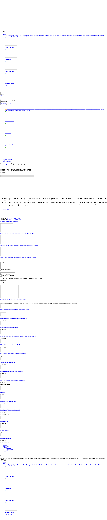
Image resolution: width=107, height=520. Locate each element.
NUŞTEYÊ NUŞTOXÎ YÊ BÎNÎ (13, 221)
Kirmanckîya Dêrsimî (7, 85)
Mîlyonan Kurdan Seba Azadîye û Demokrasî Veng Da (10, 345)
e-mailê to (13, 100)
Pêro (6, 35)
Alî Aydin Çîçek (10, 35)
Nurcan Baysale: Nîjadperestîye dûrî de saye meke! (10, 410)
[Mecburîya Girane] (11, 81)
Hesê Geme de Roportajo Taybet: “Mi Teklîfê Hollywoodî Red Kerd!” (13, 353)
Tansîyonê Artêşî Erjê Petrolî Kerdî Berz (7, 362)
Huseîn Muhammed (60, 35)
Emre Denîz (43, 35)
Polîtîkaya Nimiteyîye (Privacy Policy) (8, 96)
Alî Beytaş (15, 35)
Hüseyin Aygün (6, 209)
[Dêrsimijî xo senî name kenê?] (3, 435)
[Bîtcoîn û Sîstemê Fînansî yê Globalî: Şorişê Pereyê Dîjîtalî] (3, 368)
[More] (18, 213)
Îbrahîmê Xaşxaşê (68, 35)
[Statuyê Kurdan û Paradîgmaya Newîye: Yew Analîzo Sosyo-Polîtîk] (6, 231)
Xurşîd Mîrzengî (26, 36)
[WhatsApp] (10, 213)
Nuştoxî (4, 34)
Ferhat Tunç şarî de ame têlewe (13, 218)
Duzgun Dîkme (35, 35)
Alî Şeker (19, 35)
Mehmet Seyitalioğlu (90, 35)
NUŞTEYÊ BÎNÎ (3, 221)
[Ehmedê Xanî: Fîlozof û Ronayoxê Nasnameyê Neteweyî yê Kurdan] (3, 377)
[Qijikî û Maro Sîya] (11, 69)
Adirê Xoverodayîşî (9, 47)
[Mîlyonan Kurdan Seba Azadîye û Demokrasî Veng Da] (3, 342)
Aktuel (5, 164)
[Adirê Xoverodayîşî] (11, 45)
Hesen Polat (53, 35)
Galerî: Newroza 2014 (4, 421)
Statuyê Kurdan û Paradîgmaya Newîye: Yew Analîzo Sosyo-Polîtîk (17, 233)
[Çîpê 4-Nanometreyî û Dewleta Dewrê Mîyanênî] (3, 324)
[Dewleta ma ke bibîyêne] (3, 427)
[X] (6, 213)
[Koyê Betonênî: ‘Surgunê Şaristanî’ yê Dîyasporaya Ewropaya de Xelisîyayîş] (6, 243)
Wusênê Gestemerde (18, 36)
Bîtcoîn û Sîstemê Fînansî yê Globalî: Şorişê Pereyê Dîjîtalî (11, 371)
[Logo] (3, 104)
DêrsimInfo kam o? (7, 87)
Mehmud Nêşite (98, 35)
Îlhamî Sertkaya (75, 35)
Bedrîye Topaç (29, 35)
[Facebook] (2, 213)
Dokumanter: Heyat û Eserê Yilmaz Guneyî (8, 401)
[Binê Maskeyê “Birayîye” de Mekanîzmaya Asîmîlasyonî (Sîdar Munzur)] (6, 255)
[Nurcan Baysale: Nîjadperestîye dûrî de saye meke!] (3, 407)
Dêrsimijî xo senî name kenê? (5, 438)
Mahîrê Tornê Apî (82, 35)
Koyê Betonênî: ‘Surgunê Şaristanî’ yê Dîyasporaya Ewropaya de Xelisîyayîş (19, 245)
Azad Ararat (23, 35)
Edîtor (40, 35)
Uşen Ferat (11, 36)
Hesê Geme (48, 35)
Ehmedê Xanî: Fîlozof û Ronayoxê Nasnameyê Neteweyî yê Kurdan (12, 380)
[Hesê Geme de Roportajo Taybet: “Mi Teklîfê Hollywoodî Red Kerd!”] (3, 351)
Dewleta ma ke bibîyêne (4, 430)
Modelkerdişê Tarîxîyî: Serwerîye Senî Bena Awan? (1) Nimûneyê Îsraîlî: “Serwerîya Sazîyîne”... (18, 336)
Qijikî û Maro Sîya (9, 71)
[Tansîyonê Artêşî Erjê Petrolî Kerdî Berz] (3, 360)
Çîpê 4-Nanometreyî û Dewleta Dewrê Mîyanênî (9, 327)
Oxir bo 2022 (8, 59)
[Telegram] (14, 213)
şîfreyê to (13, 93)
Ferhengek (5, 86)
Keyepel (4, 33)
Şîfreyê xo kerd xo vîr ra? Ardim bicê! (8, 95)
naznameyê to (14, 92)
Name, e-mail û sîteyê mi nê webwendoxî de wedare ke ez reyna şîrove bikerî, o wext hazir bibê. (22, 278)
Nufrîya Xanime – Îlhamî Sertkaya (14, 219)
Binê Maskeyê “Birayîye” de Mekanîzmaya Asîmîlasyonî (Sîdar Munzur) (18, 257)
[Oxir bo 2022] (11, 57)
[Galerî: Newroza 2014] (3, 418)
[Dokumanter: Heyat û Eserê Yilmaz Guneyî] (3, 398)
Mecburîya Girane (9, 83)
